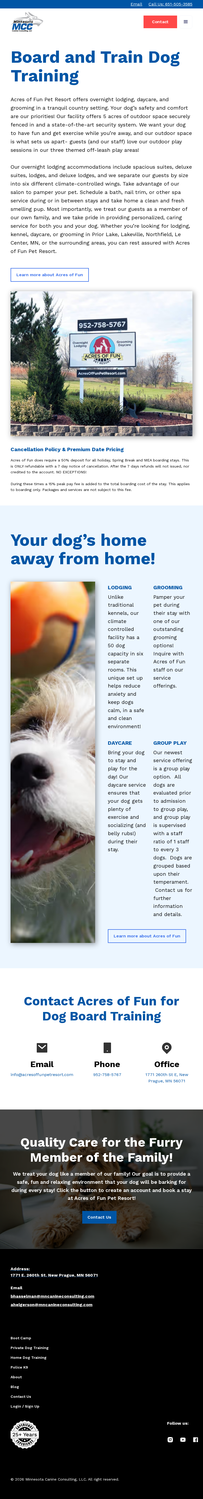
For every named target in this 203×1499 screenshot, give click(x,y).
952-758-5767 (107, 1074)
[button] (185, 21)
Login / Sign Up (25, 1406)
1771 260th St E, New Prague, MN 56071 (166, 1077)
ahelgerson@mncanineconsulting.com (52, 1304)
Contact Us (99, 1217)
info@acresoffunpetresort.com (42, 1074)
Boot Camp (21, 1338)
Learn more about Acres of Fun (49, 274)
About (16, 1377)
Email (136, 4)
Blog (15, 1387)
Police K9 (19, 1367)
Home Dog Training (29, 1357)
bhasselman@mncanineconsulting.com (52, 1296)
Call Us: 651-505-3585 (170, 4)
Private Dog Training (30, 1348)
